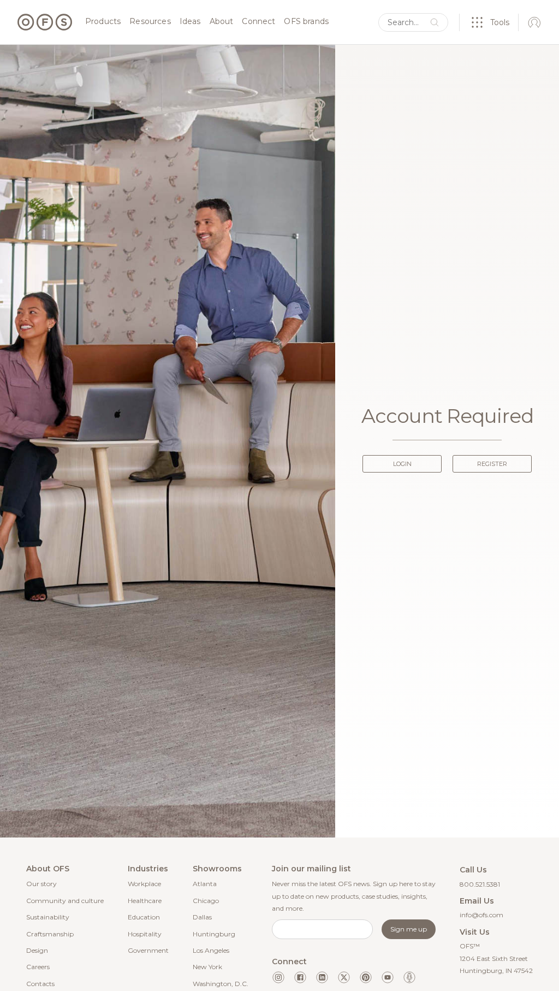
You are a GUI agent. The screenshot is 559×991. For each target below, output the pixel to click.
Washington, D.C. (220, 984)
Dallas (202, 917)
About (222, 21)
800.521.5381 (480, 884)
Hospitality (145, 934)
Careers (38, 967)
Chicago (206, 900)
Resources (149, 21)
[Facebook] (300, 977)
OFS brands (306, 21)
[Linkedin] (322, 977)
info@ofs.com (481, 915)
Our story (41, 884)
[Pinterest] (365, 977)
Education (144, 917)
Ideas (190, 21)
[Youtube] (387, 977)
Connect (258, 21)
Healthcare (145, 900)
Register (492, 464)
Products (103, 21)
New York (207, 967)
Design (37, 950)
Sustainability (47, 917)
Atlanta (205, 884)
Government (148, 950)
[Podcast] (409, 977)
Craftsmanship (50, 934)
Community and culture (65, 900)
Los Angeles (211, 950)
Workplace (144, 884)
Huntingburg (214, 934)
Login (402, 464)
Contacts (40, 984)
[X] (343, 977)
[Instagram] (278, 977)
